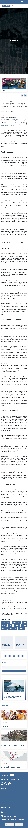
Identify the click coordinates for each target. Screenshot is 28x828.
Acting (24, 625)
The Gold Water (14, 119)
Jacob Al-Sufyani (6, 608)
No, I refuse (19, 825)
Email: (3, 665)
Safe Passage (19, 121)
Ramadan (21, 628)
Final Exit (3, 121)
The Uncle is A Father (22, 117)
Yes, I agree (9, 825)
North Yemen (16, 622)
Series (3, 625)
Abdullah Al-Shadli (6, 600)
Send (14, 671)
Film (25, 622)
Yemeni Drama (12, 628)
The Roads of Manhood (14, 122)
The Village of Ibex (10, 124)
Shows (16, 625)
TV (10, 625)
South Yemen (5, 622)
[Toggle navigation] (24, 5)
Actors (3, 628)
